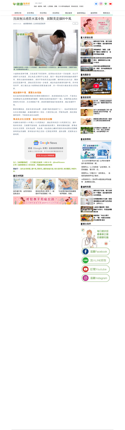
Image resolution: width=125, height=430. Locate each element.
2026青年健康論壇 (64, 6)
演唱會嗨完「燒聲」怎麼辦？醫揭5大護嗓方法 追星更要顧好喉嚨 (102, 52)
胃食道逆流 (74, 6)
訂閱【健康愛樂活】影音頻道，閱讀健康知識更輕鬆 (32, 165)
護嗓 (55, 6)
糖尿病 (40, 6)
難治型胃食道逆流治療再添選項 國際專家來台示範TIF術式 (102, 60)
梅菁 (44, 6)
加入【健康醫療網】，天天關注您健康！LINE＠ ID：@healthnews (39, 162)
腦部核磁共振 (48, 169)
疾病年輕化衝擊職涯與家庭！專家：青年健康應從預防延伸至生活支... (102, 68)
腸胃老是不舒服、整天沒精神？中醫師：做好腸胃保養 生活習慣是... (103, 43)
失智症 (81, 6)
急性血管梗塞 (25, 169)
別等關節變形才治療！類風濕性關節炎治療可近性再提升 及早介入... (102, 201)
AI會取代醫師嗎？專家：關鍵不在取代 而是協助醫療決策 (102, 209)
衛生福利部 (58, 169)
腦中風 (33, 169)
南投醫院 (67, 169)
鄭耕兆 (39, 169)
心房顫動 (50, 6)
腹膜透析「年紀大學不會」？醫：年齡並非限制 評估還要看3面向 (102, 218)
